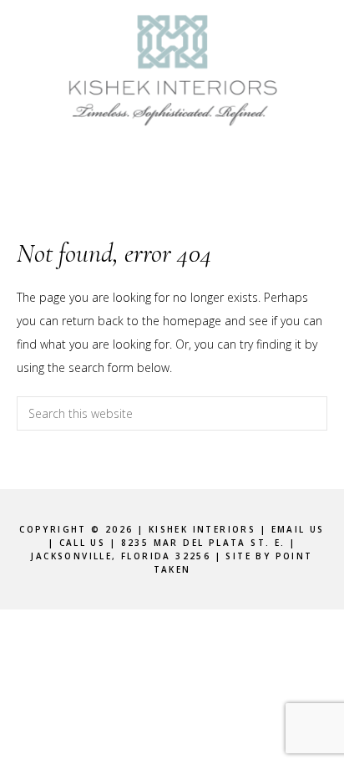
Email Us (298, 529)
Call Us (82, 542)
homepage (192, 321)
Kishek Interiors (172, 71)
